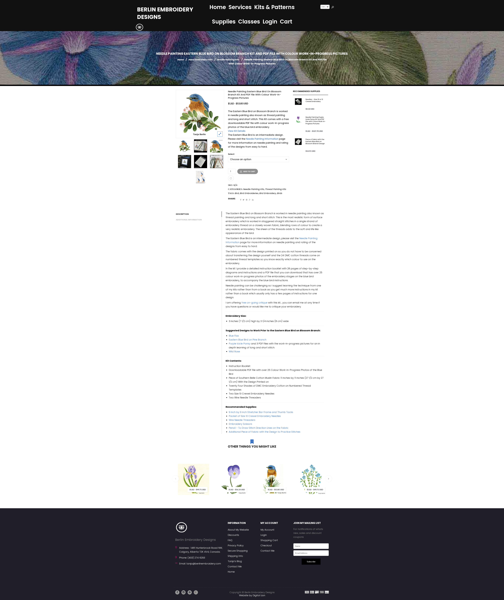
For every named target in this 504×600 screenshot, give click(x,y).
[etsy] (196, 592)
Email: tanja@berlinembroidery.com (200, 563)
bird (237, 193)
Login (264, 535)
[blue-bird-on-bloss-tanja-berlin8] (216, 161)
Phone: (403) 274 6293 (192, 557)
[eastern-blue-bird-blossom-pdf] (200, 177)
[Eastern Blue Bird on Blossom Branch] (200, 114)
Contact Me (235, 566)
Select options (206, 475)
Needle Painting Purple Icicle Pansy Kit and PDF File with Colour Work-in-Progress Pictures (316, 120)
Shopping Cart (269, 540)
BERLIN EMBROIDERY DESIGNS (165, 13)
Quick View (214, 486)
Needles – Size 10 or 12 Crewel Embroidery (314, 100)
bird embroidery (267, 193)
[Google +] (250, 200)
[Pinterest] (246, 200)
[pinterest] (190, 592)
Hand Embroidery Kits (200, 59)
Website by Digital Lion (252, 595)
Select (231, 154)
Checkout (266, 545)
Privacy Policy (236, 545)
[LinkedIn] (253, 200)
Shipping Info (235, 556)
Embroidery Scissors (240, 424)
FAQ (230, 540)
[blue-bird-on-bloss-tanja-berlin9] (200, 146)
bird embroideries (249, 193)
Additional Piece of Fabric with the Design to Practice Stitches (264, 431)
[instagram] (183, 592)
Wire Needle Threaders (242, 420)
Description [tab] (182, 214)
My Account (267, 529)
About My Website (238, 529)
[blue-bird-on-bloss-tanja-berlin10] (200, 161)
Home (180, 59)
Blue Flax (234, 335)
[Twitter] (243, 200)
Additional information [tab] (189, 219)
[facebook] (177, 592)
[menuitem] (217, 7)
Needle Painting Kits (228, 59)
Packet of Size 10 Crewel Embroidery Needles (255, 416)
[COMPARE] (231, 178)
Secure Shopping (238, 550)
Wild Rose (234, 351)
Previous (175, 478)
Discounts (233, 535)
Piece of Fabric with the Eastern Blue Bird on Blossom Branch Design (315, 141)
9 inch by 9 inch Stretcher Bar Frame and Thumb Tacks (261, 412)
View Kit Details (236, 131)
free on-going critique (254, 302)
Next (328, 478)
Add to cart (249, 171)
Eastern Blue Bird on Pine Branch (247, 339)
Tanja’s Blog (235, 561)
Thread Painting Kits (275, 189)
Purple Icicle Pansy (239, 343)
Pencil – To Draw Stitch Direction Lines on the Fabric (258, 427)
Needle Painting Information (262, 138)
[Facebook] (240, 200)
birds (279, 193)
